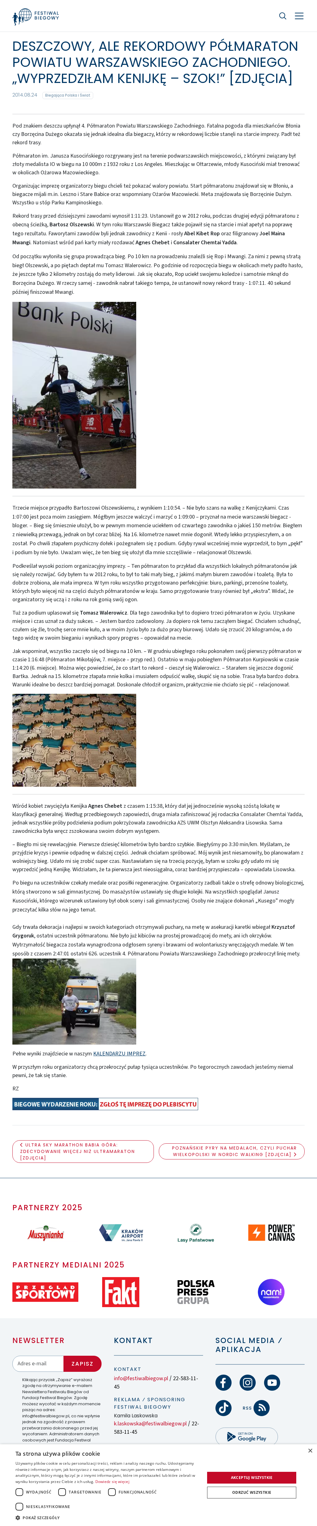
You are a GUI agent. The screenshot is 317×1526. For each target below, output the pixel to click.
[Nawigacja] (299, 16)
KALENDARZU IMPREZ (119, 1054)
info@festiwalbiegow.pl (141, 1378)
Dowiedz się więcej (112, 1481)
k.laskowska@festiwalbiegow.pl (150, 1424)
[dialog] (158, 1485)
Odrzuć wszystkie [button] (251, 1492)
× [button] (310, 1451)
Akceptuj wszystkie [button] (252, 1477)
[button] (107, 1517)
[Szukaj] (283, 16)
